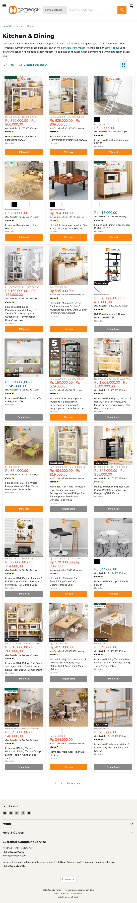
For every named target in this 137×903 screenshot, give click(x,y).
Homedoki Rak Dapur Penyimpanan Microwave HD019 (68, 138)
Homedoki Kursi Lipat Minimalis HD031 (111, 141)
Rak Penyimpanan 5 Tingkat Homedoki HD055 (110, 316)
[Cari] (121, 10)
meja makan (64, 47)
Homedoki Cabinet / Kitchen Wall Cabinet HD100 (23, 399)
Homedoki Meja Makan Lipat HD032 (21, 227)
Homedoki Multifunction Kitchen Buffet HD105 (112, 226)
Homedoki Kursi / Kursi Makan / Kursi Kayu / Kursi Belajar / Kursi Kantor (111, 748)
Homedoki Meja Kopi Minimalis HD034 (111, 583)
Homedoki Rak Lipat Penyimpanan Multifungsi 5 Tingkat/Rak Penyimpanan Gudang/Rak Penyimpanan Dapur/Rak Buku (20, 313)
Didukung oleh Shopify (68, 896)
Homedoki (9, 143)
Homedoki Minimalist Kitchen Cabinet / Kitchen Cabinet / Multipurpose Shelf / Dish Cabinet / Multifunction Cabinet (68, 308)
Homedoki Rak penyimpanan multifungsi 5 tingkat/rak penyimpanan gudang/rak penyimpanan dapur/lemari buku (68, 403)
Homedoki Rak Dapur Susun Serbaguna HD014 (21, 138)
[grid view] (123, 65)
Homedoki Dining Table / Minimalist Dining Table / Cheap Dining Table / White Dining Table (23, 753)
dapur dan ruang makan (60, 43)
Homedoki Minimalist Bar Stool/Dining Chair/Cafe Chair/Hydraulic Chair (64, 581)
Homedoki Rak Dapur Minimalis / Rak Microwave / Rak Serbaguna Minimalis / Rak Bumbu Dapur (23, 581)
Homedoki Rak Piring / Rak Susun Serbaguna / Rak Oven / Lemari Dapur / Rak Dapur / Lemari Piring (24, 666)
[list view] (130, 65)
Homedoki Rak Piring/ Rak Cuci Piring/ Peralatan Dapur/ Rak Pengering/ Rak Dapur (111, 490)
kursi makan (79, 47)
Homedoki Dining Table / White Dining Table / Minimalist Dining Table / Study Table (112, 663)
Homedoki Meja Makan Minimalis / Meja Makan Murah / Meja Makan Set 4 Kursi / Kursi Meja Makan (68, 664)
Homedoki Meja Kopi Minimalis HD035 (67, 753)
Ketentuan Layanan (52, 889)
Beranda (7, 26)
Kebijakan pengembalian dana (79, 889)
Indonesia (67, 879)
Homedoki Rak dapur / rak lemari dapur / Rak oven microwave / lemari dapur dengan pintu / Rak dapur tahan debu (112, 403)
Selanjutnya (73, 783)
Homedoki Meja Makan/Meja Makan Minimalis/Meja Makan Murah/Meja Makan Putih (22, 486)
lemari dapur (112, 47)
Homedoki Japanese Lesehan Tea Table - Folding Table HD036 (68, 227)
